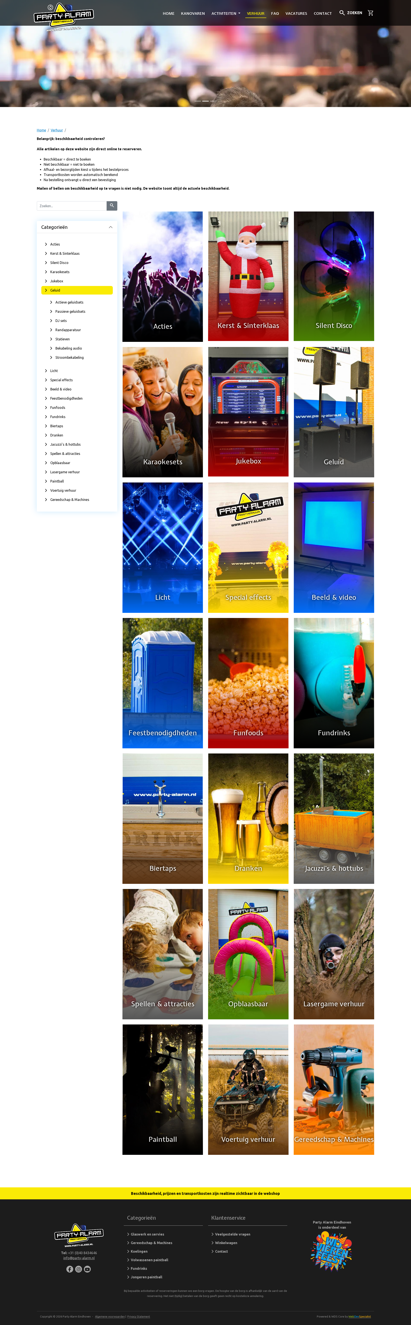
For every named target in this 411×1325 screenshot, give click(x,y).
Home (168, 13)
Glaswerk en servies (146, 1234)
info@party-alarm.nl (79, 1258)
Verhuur (256, 13)
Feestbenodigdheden (66, 398)
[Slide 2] (213, 101)
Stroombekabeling (69, 357)
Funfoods (57, 407)
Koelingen (138, 1251)
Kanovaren (193, 13)
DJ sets (61, 321)
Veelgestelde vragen (231, 1234)
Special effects (61, 380)
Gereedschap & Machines (69, 500)
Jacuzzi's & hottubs (65, 444)
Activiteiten (224, 13)
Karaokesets (60, 272)
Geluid (55, 290)
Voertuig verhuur (63, 490)
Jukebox (56, 281)
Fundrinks (58, 417)
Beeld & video (60, 389)
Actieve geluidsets (69, 302)
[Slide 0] (198, 101)
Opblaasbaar (60, 463)
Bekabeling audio (68, 348)
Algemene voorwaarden (110, 1316)
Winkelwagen (225, 1243)
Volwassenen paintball (148, 1260)
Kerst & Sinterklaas (65, 253)
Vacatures (296, 13)
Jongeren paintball (145, 1277)
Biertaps (56, 426)
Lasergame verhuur (65, 472)
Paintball (57, 481)
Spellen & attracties (65, 454)
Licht (54, 371)
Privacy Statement (138, 1316)
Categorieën (54, 227)
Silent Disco (59, 263)
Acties (55, 244)
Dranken (56, 435)
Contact (323, 13)
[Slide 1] (205, 101)
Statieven (62, 339)
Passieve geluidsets (70, 311)
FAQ (275, 13)
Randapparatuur (68, 330)
